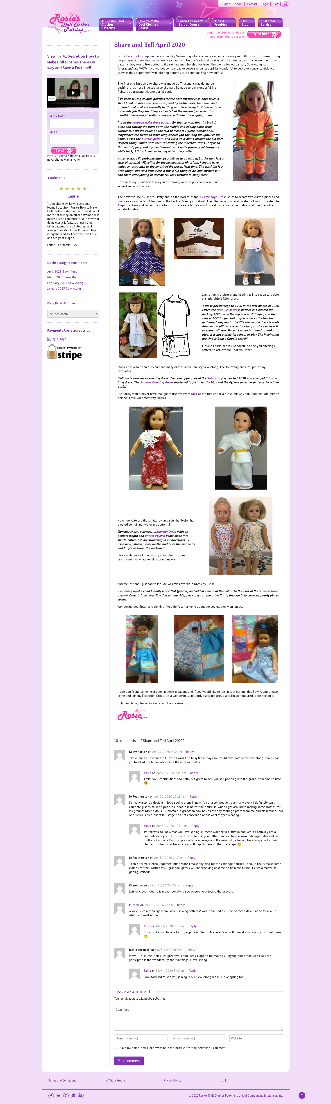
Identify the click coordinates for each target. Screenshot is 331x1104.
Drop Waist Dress (228, 310)
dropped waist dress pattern (151, 122)
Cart (276, 4)
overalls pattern (152, 139)
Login (265, 4)
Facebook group (137, 56)
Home (226, 4)
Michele (134, 905)
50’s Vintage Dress (213, 197)
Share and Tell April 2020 (149, 44)
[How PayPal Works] (73, 339)
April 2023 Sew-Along (62, 272)
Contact (252, 4)
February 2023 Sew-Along (65, 283)
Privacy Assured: (57, 156)
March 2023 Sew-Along (63, 277)
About (239, 4)
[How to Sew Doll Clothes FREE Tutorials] (64, 150)
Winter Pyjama (155, 536)
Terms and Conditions (62, 1080)
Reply (190, 752)
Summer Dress (166, 532)
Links (225, 1080)
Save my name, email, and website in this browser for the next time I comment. (173, 1048)
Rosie (147, 773)
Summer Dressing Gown (156, 382)
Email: (54, 132)
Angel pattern (128, 205)
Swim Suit (190, 394)
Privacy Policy (172, 1080)
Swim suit (213, 378)
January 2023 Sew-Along (64, 288)
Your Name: (58, 116)
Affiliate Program (116, 1080)
